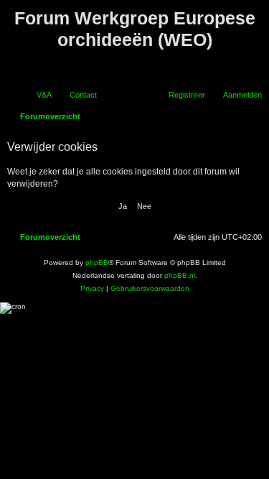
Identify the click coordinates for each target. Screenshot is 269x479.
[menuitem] (38, 94)
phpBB (96, 262)
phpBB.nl (179, 275)
